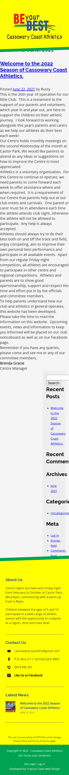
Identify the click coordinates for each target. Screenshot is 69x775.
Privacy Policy (20, 741)
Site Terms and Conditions (34, 755)
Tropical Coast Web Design (43, 769)
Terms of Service (40, 741)
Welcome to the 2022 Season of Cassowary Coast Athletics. (33, 70)
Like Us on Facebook (28, 675)
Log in (55, 535)
